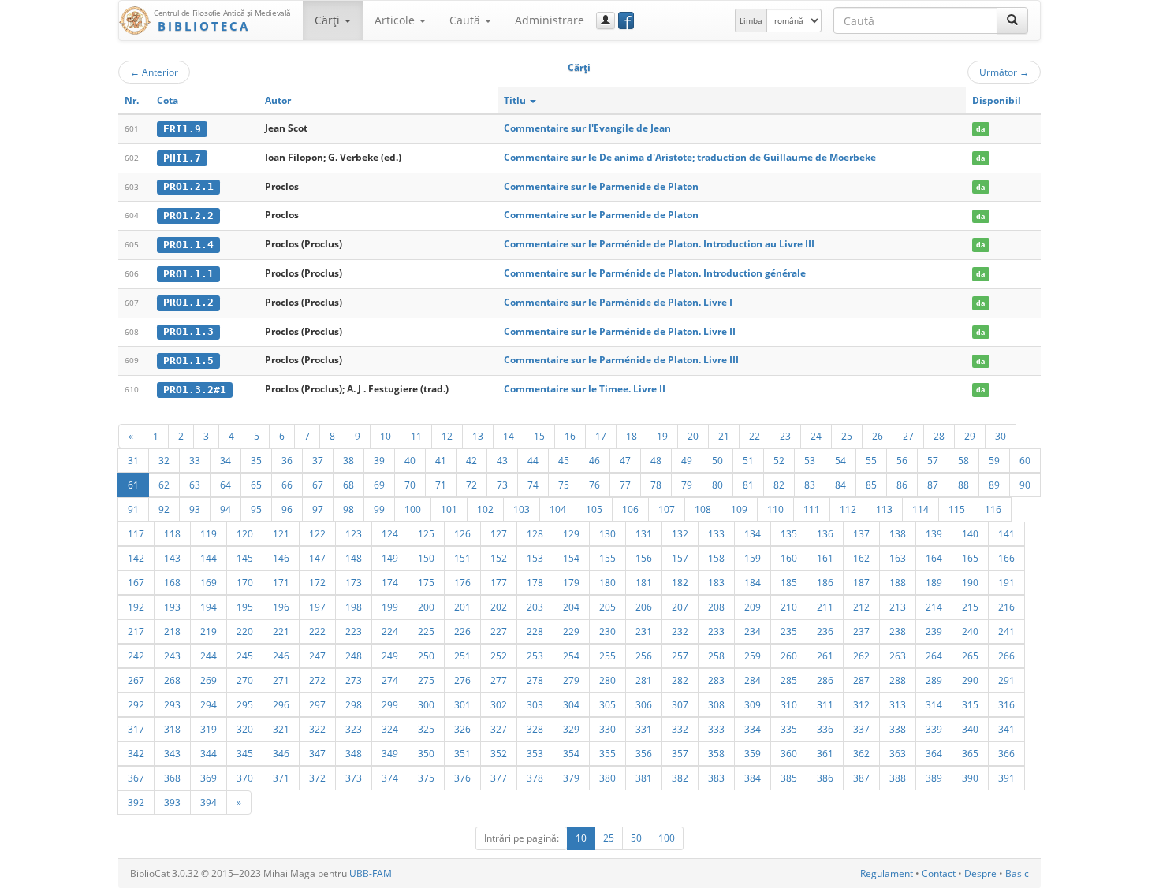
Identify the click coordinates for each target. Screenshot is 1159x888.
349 (390, 753)
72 (471, 484)
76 (594, 484)
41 (440, 460)
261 (825, 655)
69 (379, 484)
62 (164, 484)
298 (353, 704)
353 (535, 753)
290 (970, 680)
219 (208, 631)
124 (390, 533)
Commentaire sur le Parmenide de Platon (601, 186)
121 (281, 533)
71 (440, 484)
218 (172, 631)
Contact (939, 873)
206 (643, 606)
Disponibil (996, 100)
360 (789, 753)
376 (462, 777)
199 (390, 606)
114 (920, 509)
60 (1024, 460)
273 (353, 680)
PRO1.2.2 (188, 215)
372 (317, 777)
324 (390, 729)
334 (752, 729)
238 (897, 631)
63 (194, 484)
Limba (751, 20)
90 (1024, 484)
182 (680, 582)
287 (861, 680)
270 (245, 680)
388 (897, 777)
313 (897, 704)
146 (281, 558)
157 (680, 558)
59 (994, 460)
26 (877, 435)
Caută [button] (466, 20)
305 (607, 704)
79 (686, 484)
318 (172, 729)
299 (390, 704)
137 (861, 533)
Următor (1004, 71)
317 (136, 729)
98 (348, 509)
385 (789, 777)
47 (625, 460)
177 (498, 582)
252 (498, 655)
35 (256, 460)
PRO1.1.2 (188, 302)
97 (317, 509)
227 (498, 631)
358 (716, 753)
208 (716, 606)
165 (970, 558)
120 (245, 533)
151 (462, 558)
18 (631, 435)
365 (970, 753)
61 (133, 484)
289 (934, 680)
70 (410, 484)
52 (778, 460)
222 (317, 631)
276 (462, 680)
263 (897, 655)
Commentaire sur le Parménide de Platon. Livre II (620, 331)
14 (508, 435)
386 (825, 777)
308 (716, 704)
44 (533, 460)
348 (353, 753)
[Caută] (1012, 20)
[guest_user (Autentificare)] (605, 20)
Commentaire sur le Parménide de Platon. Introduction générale (655, 273)
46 (594, 460)
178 (535, 582)
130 (607, 533)
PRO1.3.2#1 (194, 390)
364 (934, 753)
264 (934, 655)
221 (281, 631)
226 (462, 631)
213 (897, 606)
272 (317, 680)
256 (643, 655)
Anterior (154, 71)
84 (840, 484)
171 (281, 582)
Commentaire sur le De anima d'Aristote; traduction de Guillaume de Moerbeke (690, 157)
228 (535, 631)
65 (256, 484)
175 (426, 582)
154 (571, 558)
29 (969, 435)
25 (846, 435)
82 (778, 484)
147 (317, 558)
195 (245, 606)
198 (353, 606)
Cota (167, 100)
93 (194, 509)
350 (426, 753)
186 (825, 582)
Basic (1017, 873)
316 (1006, 704)
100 (412, 509)
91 (133, 509)
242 (136, 655)
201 (462, 606)
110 (775, 509)
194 (208, 606)
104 (558, 509)
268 (172, 680)
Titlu (516, 100)
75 (563, 484)
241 (1006, 631)
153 (535, 558)
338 (897, 729)
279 (571, 680)
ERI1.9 (182, 129)
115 (956, 509)
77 (625, 484)
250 (426, 655)
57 (932, 460)
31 (133, 460)
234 (752, 631)
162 (861, 558)
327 (498, 729)
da (980, 129)
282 (680, 680)
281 (643, 680)
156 (643, 558)
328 (535, 729)
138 (897, 533)
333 (716, 729)
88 (963, 484)
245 (245, 655)
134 (752, 533)
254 (571, 655)
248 (353, 655)
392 (136, 802)
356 (643, 753)
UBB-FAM (370, 873)
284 (752, 680)
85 (871, 484)
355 (607, 753)
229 (571, 631)
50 (717, 460)
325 (426, 729)
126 (462, 533)
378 (535, 777)
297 (317, 704)
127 (498, 533)
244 (208, 655)
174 (390, 582)
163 (897, 558)
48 (655, 460)
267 (136, 680)
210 (789, 606)
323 (353, 729)
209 (752, 606)
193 (172, 606)
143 (172, 558)
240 (970, 631)
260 (789, 655)
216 (1006, 606)
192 (136, 606)
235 (789, 631)
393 (172, 802)
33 (194, 460)
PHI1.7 (182, 158)
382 (680, 777)
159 (752, 558)
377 (498, 777)
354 (571, 753)
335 (789, 729)
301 (462, 704)
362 (861, 753)
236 (825, 631)
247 (317, 655)
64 (225, 484)
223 (353, 631)
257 (680, 655)
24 (816, 435)
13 (477, 435)
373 (353, 777)
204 (571, 606)
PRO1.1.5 (188, 360)
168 (172, 582)
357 (680, 753)
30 (1000, 435)
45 (563, 460)
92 (164, 509)
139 (934, 533)
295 (245, 704)
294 (208, 704)
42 (471, 460)
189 (934, 582)
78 (655, 484)
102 (485, 509)
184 (752, 582)
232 (680, 631)
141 (1006, 533)
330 (607, 729)
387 (861, 777)
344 (208, 753)
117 (136, 533)
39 (379, 460)
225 (426, 631)
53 (809, 460)
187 (861, 582)
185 (789, 582)
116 (993, 509)
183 (716, 582)
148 (353, 558)
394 (208, 802)
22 (754, 435)
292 (136, 704)
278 (535, 680)
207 (680, 606)
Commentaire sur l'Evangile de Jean (587, 128)
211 (825, 606)
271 (281, 680)
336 (825, 729)
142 (136, 558)
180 (607, 582)
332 (680, 729)
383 (716, 777)
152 (498, 558)
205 (607, 606)
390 (970, 777)
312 (861, 704)
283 (716, 680)
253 (535, 655)
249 (390, 655)
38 (348, 460)
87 (932, 484)
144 (208, 558)
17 (600, 435)
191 (1006, 582)
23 (785, 435)
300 (426, 704)
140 (970, 533)
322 (317, 729)
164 (934, 558)
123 (353, 533)
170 (245, 582)
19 (662, 435)
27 (908, 435)
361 (825, 753)
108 (703, 509)
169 (208, 582)
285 (789, 680)
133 (716, 533)
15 (539, 435)
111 (811, 509)
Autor (278, 100)
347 (317, 753)
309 (752, 704)
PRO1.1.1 (188, 274)
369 (208, 777)
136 (825, 533)
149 (390, 558)
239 (934, 631)
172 (317, 582)
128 (535, 533)
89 (994, 484)
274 (390, 680)
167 (136, 582)
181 (643, 582)
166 (1006, 558)
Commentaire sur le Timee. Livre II (584, 389)
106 (630, 509)
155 (607, 558)
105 (594, 509)
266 (1006, 655)
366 (1006, 753)
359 (752, 753)
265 (970, 655)
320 (245, 729)
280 (607, 680)
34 (225, 460)
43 (502, 460)
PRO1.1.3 (188, 331)
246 (281, 655)
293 (172, 704)
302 (498, 704)
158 (716, 558)
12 (447, 435)
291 (1006, 680)
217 (136, 631)
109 (739, 509)
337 (861, 729)
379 (571, 777)
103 (521, 509)
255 (607, 655)
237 (861, 631)
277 (498, 680)
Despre (980, 873)
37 (317, 460)
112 (848, 509)
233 (716, 631)
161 (825, 558)
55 (871, 460)
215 (970, 606)
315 (970, 704)
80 (717, 484)
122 (317, 533)
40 (410, 460)
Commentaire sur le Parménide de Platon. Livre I (618, 302)
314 (934, 704)
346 (281, 753)
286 (825, 680)
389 (934, 777)
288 (897, 680)
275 (426, 680)
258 (716, 655)
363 (897, 753)
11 (416, 435)
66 (287, 484)
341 (1006, 729)
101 (449, 509)
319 (208, 729)
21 (723, 435)
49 (686, 460)
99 (379, 509)
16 (570, 435)
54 (840, 460)
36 (287, 460)
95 (256, 509)
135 (789, 533)
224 (390, 631)
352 (498, 753)
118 (172, 533)
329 (571, 729)
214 (934, 606)
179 (571, 582)
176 (462, 582)
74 (533, 484)
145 (245, 558)
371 (281, 777)
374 (390, 777)
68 (348, 484)
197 (317, 606)
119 (208, 533)
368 (172, 777)
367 (136, 777)
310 (789, 704)
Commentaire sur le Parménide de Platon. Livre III (621, 359)
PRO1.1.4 (188, 245)
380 (607, 777)
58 (963, 460)
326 (462, 729)
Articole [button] (396, 20)
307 (680, 704)
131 (643, 533)
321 (281, 729)
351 (462, 753)
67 (317, 484)
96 (287, 509)
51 (748, 460)
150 (426, 558)
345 (245, 753)
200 (426, 606)
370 (245, 777)
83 (809, 484)
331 (643, 729)
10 (385, 435)
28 (939, 435)
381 (643, 777)
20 (693, 435)
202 (498, 606)
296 (281, 704)
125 (426, 533)
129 (571, 533)
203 (535, 606)
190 (970, 582)
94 (225, 509)
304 (571, 704)
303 (535, 704)
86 (901, 484)
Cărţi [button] (329, 20)
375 (426, 777)
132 (680, 533)
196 (281, 606)
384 (752, 777)
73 (502, 484)
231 (643, 631)
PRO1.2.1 (188, 186)
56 (901, 460)
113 (884, 509)
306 (643, 704)
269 (208, 680)
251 (462, 655)
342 (136, 753)
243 (172, 655)
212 (861, 606)
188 (897, 582)
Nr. (132, 100)
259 (752, 655)
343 (172, 753)
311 (825, 704)
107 (666, 509)
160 (789, 558)
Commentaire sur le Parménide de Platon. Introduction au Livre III (659, 244)
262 (861, 655)
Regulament (886, 873)
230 (607, 631)
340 (970, 729)
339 (934, 729)
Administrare (549, 20)
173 (353, 582)
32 (164, 460)
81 (748, 484)
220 (245, 631)
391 (1006, 777)
